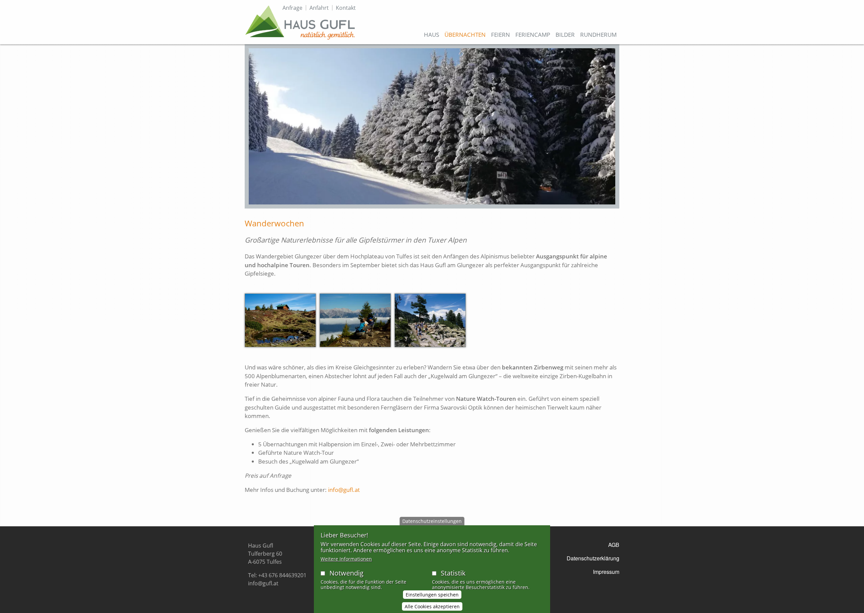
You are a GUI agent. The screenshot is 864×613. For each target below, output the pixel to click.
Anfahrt (319, 7)
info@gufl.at (344, 490)
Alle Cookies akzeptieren (432, 607)
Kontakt (346, 7)
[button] (280, 323)
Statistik (453, 573)
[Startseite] (300, 22)
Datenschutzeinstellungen (432, 521)
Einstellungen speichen (432, 595)
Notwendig (346, 573)
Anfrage (292, 7)
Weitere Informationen (346, 559)
